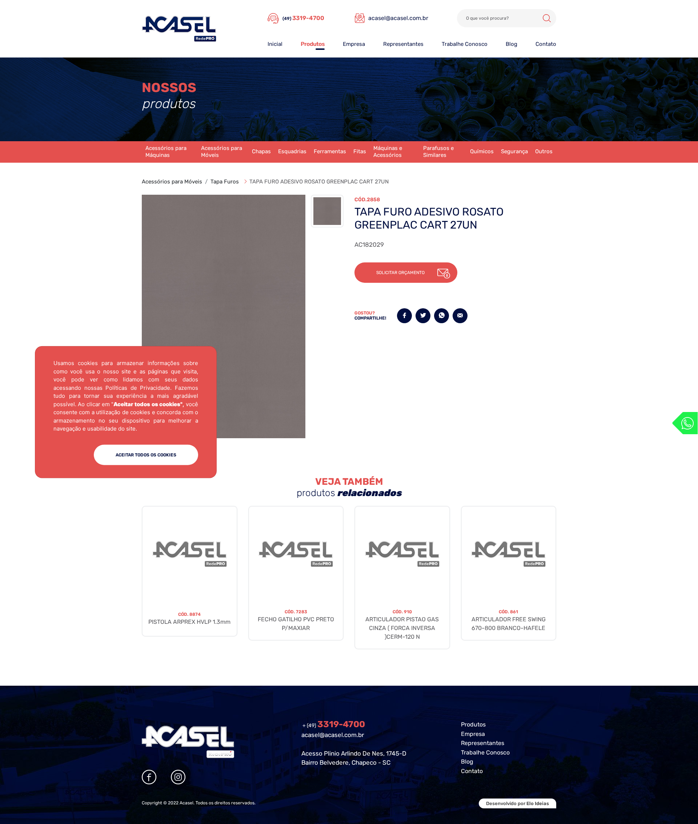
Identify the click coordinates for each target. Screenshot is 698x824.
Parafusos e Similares (438, 152)
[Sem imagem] (190, 554)
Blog (511, 44)
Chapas (261, 151)
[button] (405, 272)
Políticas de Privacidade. (138, 387)
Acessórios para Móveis (221, 152)
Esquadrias (292, 151)
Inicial (275, 44)
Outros (544, 151)
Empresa (354, 44)
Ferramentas (330, 151)
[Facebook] (404, 315)
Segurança (514, 151)
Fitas (359, 151)
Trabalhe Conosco (465, 44)
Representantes (403, 44)
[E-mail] (460, 315)
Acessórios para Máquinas (165, 152)
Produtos (313, 44)
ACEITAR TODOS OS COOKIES (146, 454)
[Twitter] (423, 315)
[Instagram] (178, 777)
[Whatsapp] (685, 423)
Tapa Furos (224, 181)
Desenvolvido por (517, 803)
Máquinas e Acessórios (387, 152)
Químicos (482, 151)
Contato (545, 44)
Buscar (546, 18)
